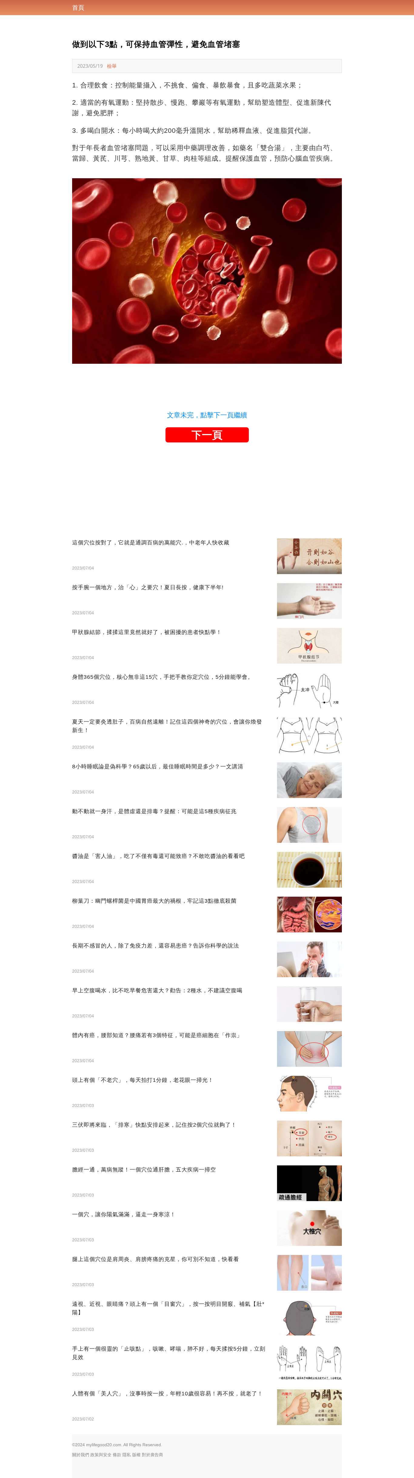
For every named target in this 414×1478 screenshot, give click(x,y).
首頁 (78, 7)
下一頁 (207, 435)
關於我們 (80, 1454)
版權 (136, 1454)
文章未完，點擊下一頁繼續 (207, 415)
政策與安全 (101, 1454)
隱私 (126, 1454)
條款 (117, 1454)
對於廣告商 (152, 1454)
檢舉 (112, 66)
